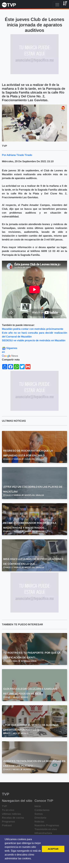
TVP (4, 806)
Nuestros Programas (46, 825)
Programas (8, 821)
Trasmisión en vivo (45, 829)
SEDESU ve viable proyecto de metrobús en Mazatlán (33, 340)
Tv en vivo (8, 810)
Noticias (39, 821)
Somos (38, 813)
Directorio (40, 817)
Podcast (7, 825)
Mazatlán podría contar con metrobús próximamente (33, 329)
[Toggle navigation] (57, 4)
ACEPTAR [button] (53, 849)
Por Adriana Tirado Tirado (17, 155)
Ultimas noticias (11, 813)
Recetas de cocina (13, 817)
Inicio (37, 806)
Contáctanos (42, 810)
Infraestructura (43, 833)
